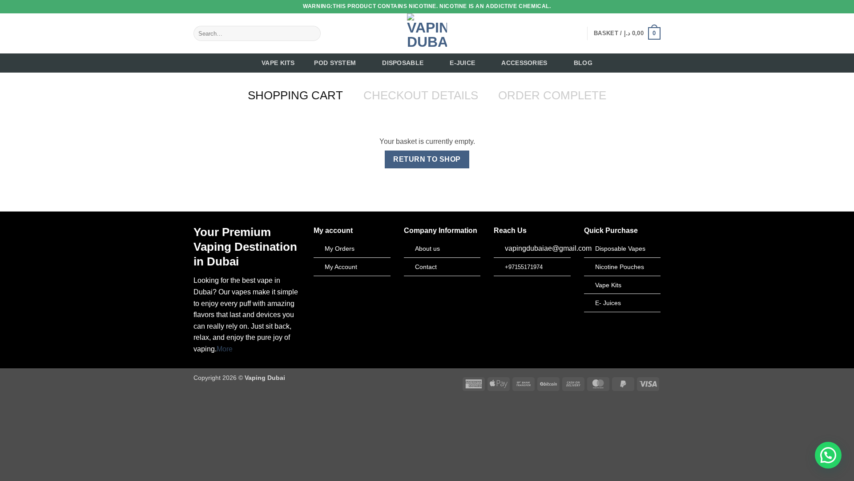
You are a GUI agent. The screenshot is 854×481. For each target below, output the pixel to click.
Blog (583, 62)
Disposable (402, 62)
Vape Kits (278, 62)
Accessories (524, 62)
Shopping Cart (295, 95)
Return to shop (427, 159)
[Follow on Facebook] (540, 33)
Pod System (335, 62)
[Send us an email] (574, 33)
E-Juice (462, 62)
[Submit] (312, 33)
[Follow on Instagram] (551, 33)
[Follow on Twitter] (563, 33)
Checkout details (420, 95)
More (225, 349)
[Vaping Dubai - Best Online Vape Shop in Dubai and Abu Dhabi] (427, 33)
